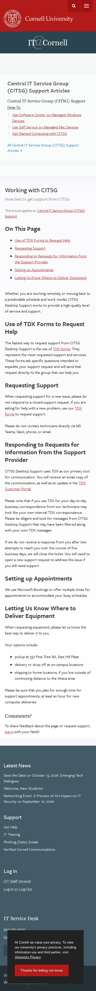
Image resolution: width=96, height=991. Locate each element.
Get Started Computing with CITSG (39, 133)
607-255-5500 (14, 929)
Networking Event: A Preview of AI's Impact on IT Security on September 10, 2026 (42, 798)
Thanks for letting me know (42, 970)
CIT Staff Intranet (17, 881)
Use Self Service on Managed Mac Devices (45, 127)
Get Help (10, 827)
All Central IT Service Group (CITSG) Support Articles (43, 147)
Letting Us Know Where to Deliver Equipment (51, 277)
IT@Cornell (47, 42)
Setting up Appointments (34, 269)
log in (9, 731)
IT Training (12, 834)
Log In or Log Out (18, 889)
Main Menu (86, 6)
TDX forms (61, 348)
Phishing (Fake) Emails (21, 842)
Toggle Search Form (74, 6)
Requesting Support (30, 248)
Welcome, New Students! (23, 788)
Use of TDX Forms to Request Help (42, 240)
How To (13, 107)
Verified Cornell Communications (29, 849)
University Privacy (28, 957)
